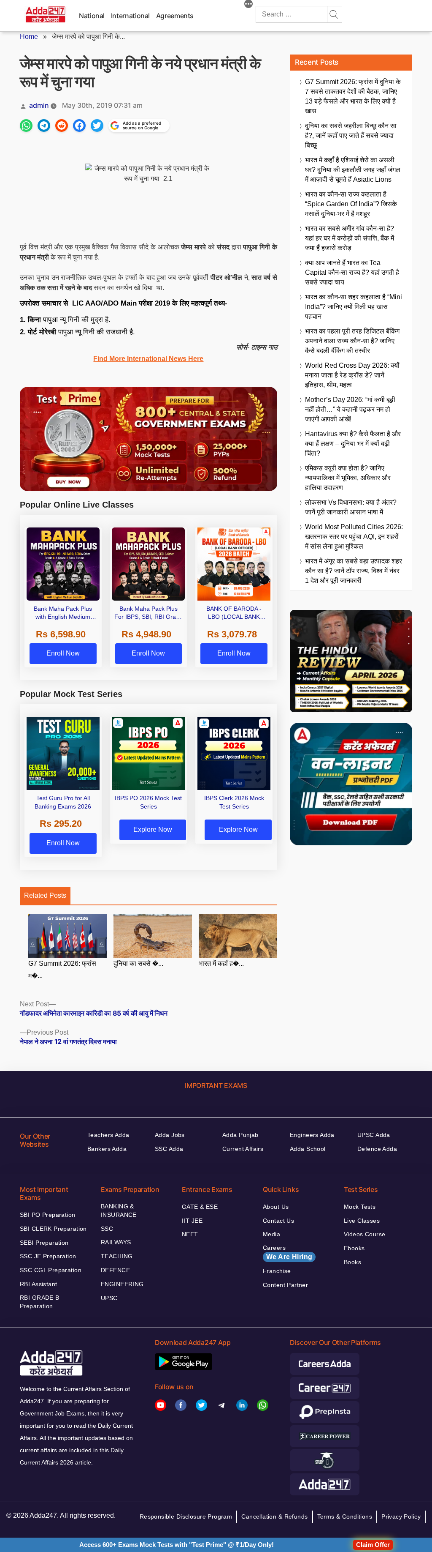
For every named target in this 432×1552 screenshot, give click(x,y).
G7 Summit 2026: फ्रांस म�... (62, 969)
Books (352, 1262)
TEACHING (116, 1256)
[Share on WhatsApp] (26, 125)
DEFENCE (115, 1270)
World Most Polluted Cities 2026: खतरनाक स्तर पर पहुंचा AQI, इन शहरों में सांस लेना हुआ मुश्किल (354, 536)
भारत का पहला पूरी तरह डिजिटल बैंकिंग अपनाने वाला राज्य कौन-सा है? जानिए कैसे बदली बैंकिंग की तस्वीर (352, 341)
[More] (248, 5)
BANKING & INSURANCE (119, 1210)
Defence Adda (377, 1148)
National (92, 15)
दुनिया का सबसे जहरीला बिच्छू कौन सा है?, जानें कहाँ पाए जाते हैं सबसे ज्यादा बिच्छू (351, 135)
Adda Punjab (240, 1134)
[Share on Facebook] (79, 125)
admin (39, 105)
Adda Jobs (170, 1134)
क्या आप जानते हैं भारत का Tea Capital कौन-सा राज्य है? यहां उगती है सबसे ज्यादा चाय (352, 272)
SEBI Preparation (44, 1242)
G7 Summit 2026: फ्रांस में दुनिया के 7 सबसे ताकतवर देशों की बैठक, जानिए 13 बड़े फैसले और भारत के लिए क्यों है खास (353, 96)
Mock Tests (359, 1206)
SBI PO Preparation (48, 1214)
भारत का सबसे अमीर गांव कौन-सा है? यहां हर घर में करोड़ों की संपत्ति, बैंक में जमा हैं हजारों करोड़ (349, 238)
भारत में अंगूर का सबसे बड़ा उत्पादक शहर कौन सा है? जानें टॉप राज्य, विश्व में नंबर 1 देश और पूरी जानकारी (353, 570)
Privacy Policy (401, 1516)
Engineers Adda (312, 1134)
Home (29, 36)
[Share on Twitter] (97, 125)
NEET (190, 1234)
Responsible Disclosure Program (186, 1516)
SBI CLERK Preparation (53, 1228)
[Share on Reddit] (61, 125)
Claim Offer (373, 1544)
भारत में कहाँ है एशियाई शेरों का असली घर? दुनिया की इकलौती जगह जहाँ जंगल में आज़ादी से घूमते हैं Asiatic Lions (352, 169)
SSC (107, 1228)
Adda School (308, 1148)
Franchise (277, 1271)
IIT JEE (192, 1220)
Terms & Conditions (345, 1516)
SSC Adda (169, 1148)
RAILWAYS (116, 1242)
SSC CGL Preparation (50, 1270)
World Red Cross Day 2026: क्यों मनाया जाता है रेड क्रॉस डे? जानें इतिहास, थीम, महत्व (352, 375)
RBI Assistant (38, 1284)
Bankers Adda (107, 1148)
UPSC (109, 1298)
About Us (276, 1206)
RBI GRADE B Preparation (39, 1301)
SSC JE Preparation (48, 1256)
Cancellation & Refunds (274, 1516)
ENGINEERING (122, 1284)
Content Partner (285, 1284)
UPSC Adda (373, 1134)
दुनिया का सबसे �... (138, 963)
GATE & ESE (200, 1206)
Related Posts (45, 895)
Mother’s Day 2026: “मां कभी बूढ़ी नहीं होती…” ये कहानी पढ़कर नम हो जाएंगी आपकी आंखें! (350, 409)
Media (271, 1234)
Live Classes (362, 1220)
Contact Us (278, 1220)
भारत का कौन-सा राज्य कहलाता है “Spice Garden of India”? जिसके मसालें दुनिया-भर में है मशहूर (351, 204)
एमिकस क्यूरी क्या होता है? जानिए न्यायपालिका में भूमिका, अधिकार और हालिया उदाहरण (348, 478)
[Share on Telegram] (44, 125)
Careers (287, 1252)
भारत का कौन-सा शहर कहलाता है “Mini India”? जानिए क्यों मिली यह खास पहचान (353, 306)
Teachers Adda (108, 1134)
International (130, 15)
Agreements (175, 15)
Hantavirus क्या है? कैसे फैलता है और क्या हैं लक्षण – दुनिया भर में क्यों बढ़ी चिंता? (353, 443)
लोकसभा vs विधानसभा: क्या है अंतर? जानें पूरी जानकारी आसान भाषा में (351, 507)
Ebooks (354, 1248)
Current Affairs (242, 1148)
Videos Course (364, 1234)
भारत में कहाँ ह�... (221, 963)
